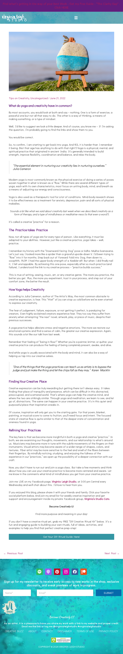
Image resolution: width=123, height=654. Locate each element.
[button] (76, 18)
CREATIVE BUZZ (14, 631)
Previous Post (13, 553)
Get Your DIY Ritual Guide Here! (61, 536)
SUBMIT (109, 593)
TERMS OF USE (85, 631)
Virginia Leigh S (61, 481)
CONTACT (47, 631)
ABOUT (32, 631)
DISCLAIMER (65, 631)
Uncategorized (39, 98)
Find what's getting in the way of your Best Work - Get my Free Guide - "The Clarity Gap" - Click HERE (61, 5)
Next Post (112, 553)
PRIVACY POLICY (108, 631)
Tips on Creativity (19, 98)
